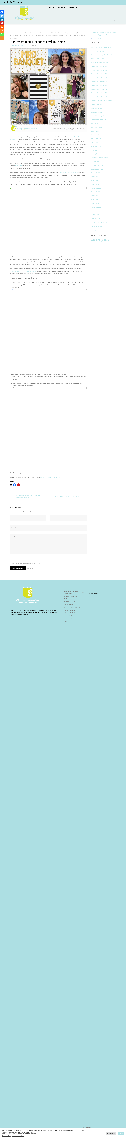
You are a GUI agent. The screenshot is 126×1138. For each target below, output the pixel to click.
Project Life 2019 (96, 195)
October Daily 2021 (97, 161)
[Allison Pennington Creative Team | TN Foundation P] (96, 599)
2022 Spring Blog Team (16, 32)
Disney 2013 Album (97, 104)
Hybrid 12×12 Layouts (98, 116)
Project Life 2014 (96, 176)
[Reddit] (2, 27)
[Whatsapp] (2, 34)
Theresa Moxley (13, 38)
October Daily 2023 (97, 169)
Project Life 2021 (96, 203)
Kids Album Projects (97, 135)
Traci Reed (18, 165)
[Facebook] (2, 12)
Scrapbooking (82, 35)
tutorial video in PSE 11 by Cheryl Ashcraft (23, 271)
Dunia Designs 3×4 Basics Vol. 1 (68, 172)
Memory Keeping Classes (98, 146)
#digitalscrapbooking (34, 32)
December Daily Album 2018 (99, 81)
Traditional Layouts (97, 218)
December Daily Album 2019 (99, 85)
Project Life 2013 (96, 173)
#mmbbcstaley (13, 35)
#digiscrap (27, 32)
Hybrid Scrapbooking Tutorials (100, 119)
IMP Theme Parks (96, 127)
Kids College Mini (96, 138)
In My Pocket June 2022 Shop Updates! (67, 496)
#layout (78, 32)
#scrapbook (31, 35)
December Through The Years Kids (101, 100)
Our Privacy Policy (87, 1127)
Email (53, 518)
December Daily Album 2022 (99, 97)
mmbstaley (15, 46)
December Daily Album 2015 (99, 70)
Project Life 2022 (96, 207)
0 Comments (24, 46)
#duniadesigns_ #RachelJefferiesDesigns (48, 32)
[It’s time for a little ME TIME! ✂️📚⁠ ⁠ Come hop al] (84, 855)
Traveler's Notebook (97, 226)
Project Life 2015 (96, 180)
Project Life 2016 (96, 184)
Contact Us (61, 7)
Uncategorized (95, 230)
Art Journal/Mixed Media (98, 59)
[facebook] (7, 2)
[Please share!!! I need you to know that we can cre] (90, 1115)
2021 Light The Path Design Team (101, 47)
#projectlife (18, 35)
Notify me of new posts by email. (22, 568)
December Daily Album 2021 (99, 93)
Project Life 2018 (96, 192)
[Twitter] (2, 16)
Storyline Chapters (96, 211)
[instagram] (14, 2)
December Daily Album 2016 (99, 74)
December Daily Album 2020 (99, 89)
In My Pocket (95, 131)
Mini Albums (94, 150)
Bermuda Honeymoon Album (99, 62)
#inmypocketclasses (72, 32)
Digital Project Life (60, 35)
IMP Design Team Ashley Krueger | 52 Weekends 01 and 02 (28, 496)
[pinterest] (11, 2)
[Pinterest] (2, 23)
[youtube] (17, 2)
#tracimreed (53, 35)
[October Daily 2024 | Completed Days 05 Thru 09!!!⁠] (90, 719)
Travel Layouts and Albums (99, 222)
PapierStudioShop (68, 35)
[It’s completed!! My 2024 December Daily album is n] (84, 1115)
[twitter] (4, 2)
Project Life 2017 (96, 188)
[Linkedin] (2, 19)
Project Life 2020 (96, 199)
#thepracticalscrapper (45, 35)
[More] (2, 38)
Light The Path (95, 142)
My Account (73, 7)
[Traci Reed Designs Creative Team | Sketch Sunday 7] (84, 1119)
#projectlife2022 (25, 35)
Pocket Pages (76, 35)
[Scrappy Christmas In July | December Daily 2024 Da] (90, 1119)
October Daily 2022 (97, 165)
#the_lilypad (37, 35)
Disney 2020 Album (97, 108)
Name (13, 518)
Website (13, 527)
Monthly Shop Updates (98, 154)
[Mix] (2, 31)
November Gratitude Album (99, 157)
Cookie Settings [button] (111, 1133)
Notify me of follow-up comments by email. (26, 563)
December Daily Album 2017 (99, 78)
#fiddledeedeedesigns (62, 32)
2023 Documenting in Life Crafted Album (103, 55)
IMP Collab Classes (97, 123)
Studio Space (95, 214)
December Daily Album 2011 (99, 66)
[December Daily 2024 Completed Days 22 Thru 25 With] (96, 1115)
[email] (21, 2)
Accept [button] (121, 1133)
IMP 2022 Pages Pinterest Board (50, 477)
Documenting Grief (96, 112)
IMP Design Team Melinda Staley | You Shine (37, 41)
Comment (14, 536)
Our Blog (52, 7)
